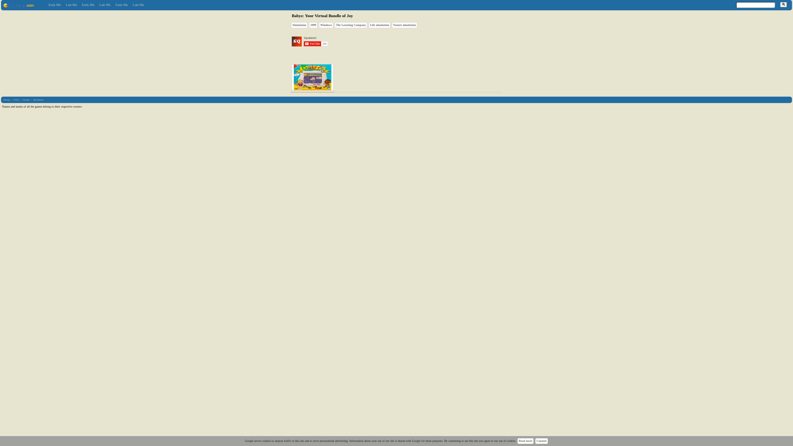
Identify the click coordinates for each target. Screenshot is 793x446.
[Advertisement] (408, 41)
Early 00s (121, 5)
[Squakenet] (18, 6)
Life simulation (379, 25)
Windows (326, 25)
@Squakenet (38, 100)
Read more (525, 440)
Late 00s (138, 5)
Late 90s (104, 5)
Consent (542, 440)
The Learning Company (351, 25)
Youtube (26, 100)
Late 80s (71, 5)
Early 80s (55, 5)
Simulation (299, 25)
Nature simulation (404, 25)
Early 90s (88, 5)
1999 (313, 25)
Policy (16, 100)
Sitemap (6, 100)
